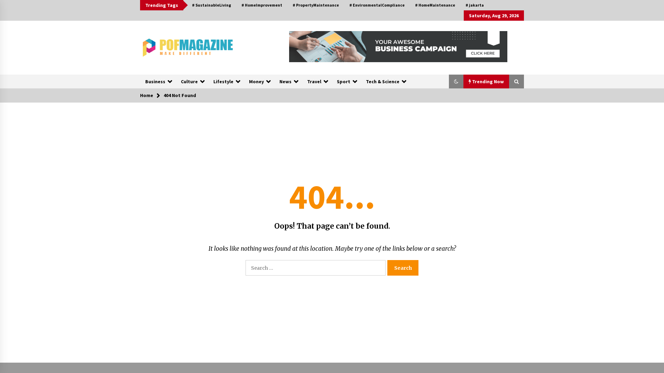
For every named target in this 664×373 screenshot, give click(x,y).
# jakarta (474, 5)
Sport (343, 81)
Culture (189, 81)
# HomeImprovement (261, 5)
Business (155, 81)
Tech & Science (382, 81)
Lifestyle (223, 81)
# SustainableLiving (211, 5)
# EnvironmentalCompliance (377, 5)
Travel (314, 81)
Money (256, 81)
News (285, 81)
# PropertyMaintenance (316, 5)
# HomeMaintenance (435, 5)
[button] (456, 81)
